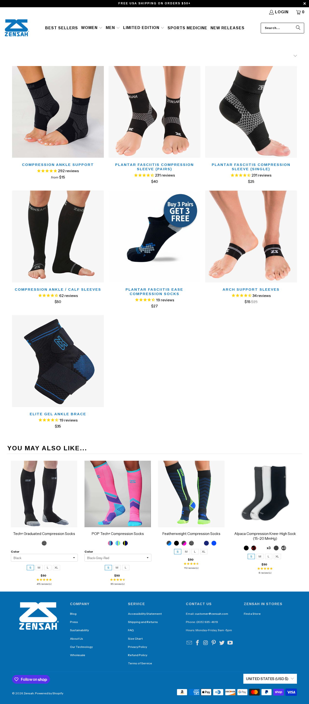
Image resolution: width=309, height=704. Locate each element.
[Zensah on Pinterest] (214, 643)
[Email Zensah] (189, 643)
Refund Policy (137, 655)
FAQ (131, 630)
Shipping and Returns (143, 622)
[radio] (44, 543)
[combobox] (282, 28)
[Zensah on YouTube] (230, 643)
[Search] (298, 28)
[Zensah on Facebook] (197, 643)
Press (74, 622)
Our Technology (81, 647)
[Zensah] (17, 28)
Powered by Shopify (49, 693)
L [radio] (48, 567)
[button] (92, 28)
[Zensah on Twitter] (222, 643)
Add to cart (44, 499)
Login (281, 12)
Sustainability (79, 630)
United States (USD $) (267, 678)
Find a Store (252, 613)
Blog (73, 613)
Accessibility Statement (145, 613)
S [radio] (30, 567)
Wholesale (77, 655)
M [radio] (39, 567)
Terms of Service (140, 663)
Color (15, 551)
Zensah (29, 693)
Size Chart (135, 638)
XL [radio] (56, 567)
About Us (76, 638)
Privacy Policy (137, 647)
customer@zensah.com (211, 613)
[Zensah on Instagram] (205, 643)
